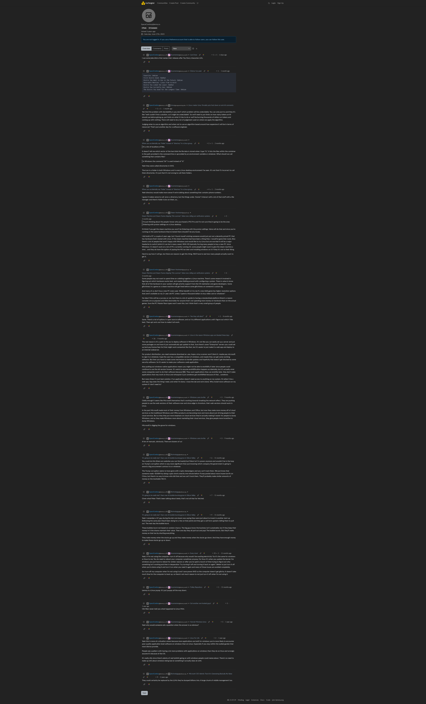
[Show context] (200, 55)
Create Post (173, 3)
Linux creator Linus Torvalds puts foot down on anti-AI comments (210, 105)
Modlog (241, 700)
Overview (146, 48)
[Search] (269, 3)
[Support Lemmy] (197, 3)
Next (144, 693)
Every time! (194, 553)
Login (274, 3)
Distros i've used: (196, 71)
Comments (157, 48)
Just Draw (193, 55)
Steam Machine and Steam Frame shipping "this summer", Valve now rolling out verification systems (176, 216)
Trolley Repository (196, 587)
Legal (247, 700)
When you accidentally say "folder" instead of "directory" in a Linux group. (167, 143)
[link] (203, 55)
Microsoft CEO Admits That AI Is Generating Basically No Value (210, 674)
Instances (255, 700)
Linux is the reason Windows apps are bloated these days (209, 335)
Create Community (187, 3)
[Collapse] (144, 55)
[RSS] (196, 48)
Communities (162, 3)
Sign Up (280, 3)
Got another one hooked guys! (200, 603)
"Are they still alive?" (197, 316)
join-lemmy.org (278, 700)
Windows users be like (197, 397)
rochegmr (150, 3)
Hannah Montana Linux (198, 622)
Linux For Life (194, 638)
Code (268, 700)
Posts (166, 48)
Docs (262, 700)
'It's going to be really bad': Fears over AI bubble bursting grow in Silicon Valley (168, 458)
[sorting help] (193, 48)
